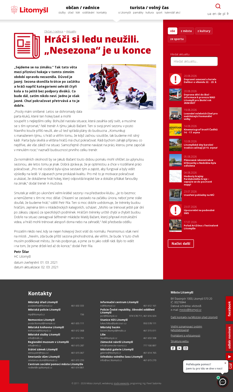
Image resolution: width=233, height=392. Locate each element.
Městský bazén (110, 327)
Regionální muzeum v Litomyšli (48, 342)
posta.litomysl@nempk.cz (41, 323)
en (214, 13)
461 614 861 (77, 367)
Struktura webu (180, 341)
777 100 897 (149, 345)
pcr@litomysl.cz (108, 316)
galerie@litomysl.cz (110, 352)
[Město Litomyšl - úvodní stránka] (26, 10)
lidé (78, 12)
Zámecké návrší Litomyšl (116, 342)
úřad (70, 12)
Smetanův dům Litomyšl (44, 356)
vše (172, 31)
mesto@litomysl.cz (190, 309)
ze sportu (177, 39)
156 (82, 314)
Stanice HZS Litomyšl (114, 319)
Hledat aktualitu (179, 54)
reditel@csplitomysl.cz (40, 367)
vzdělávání (88, 12)
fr (228, 13)
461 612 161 (149, 305)
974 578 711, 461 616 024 (142, 315)
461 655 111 (77, 323)
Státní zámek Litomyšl (43, 349)
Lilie (103, 334)
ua (209, 13)
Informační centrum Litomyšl (119, 302)
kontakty (102, 12)
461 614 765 (149, 352)
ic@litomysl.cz (107, 305)
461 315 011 (149, 330)
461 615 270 (149, 360)
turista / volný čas (149, 7)
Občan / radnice (53, 31)
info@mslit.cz (35, 338)
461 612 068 (77, 330)
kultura (150, 12)
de (219, 13)
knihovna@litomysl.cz (39, 330)
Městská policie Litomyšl (44, 309)
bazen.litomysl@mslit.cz (113, 330)
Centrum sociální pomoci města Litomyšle (55, 364)
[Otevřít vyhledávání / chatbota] (218, 6)
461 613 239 (77, 360)
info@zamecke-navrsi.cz (113, 345)
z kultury (204, 31)
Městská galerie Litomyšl (116, 349)
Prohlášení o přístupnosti (185, 335)
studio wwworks (121, 383)
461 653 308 (149, 338)
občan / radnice (82, 7)
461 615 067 (77, 352)
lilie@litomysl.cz (108, 338)
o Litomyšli (124, 12)
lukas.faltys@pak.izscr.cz (113, 323)
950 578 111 (149, 323)
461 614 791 (77, 338)
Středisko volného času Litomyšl (121, 356)
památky (138, 12)
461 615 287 (77, 345)
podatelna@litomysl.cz (40, 305)
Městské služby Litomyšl (44, 334)
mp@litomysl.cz (36, 314)
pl (224, 13)
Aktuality (71, 31)
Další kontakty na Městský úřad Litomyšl (194, 317)
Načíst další (180, 243)
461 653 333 (77, 305)
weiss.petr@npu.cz (38, 352)
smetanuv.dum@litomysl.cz (42, 360)
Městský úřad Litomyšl (43, 302)
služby (62, 12)
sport (159, 12)
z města (186, 31)
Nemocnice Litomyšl (41, 319)
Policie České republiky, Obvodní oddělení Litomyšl (127, 311)
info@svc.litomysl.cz (111, 360)
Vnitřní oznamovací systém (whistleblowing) (186, 328)
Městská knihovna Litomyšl (46, 327)
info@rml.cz (34, 345)
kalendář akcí (172, 12)
